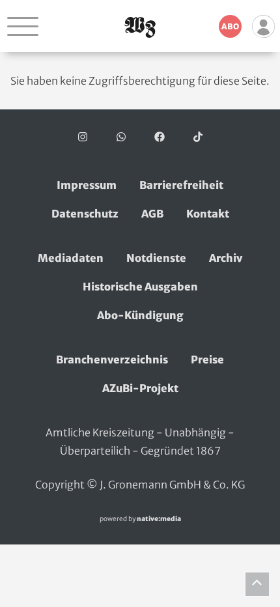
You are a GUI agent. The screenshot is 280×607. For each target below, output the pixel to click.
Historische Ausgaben (140, 286)
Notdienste (156, 257)
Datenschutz (85, 213)
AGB (152, 213)
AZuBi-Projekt (140, 388)
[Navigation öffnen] (22, 26)
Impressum (87, 184)
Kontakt (207, 213)
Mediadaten (71, 257)
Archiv (225, 257)
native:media (159, 519)
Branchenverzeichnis (112, 359)
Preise (207, 359)
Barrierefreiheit (181, 184)
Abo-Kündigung (140, 315)
